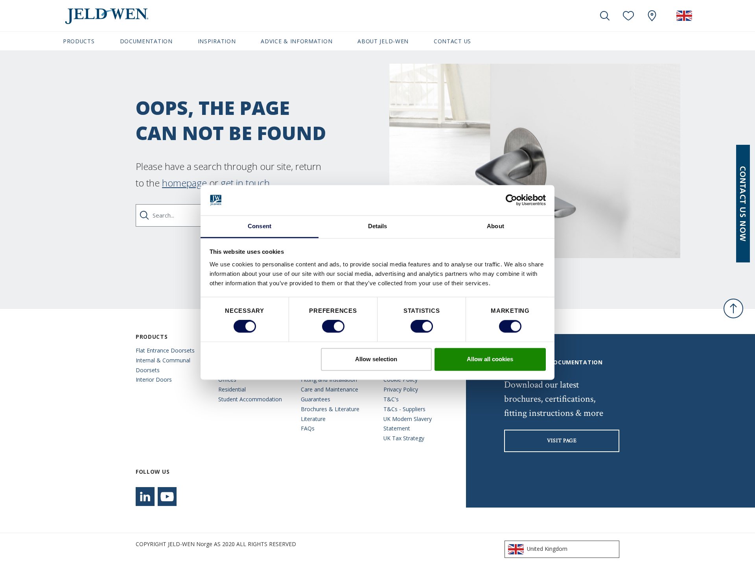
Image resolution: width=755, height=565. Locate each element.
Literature (313, 419)
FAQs (308, 428)
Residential (232, 389)
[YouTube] (167, 496)
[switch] (333, 326)
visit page (562, 440)
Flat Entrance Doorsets (165, 350)
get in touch (245, 182)
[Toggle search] (605, 15)
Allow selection (376, 359)
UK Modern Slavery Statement (407, 423)
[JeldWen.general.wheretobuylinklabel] (652, 15)
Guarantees (315, 399)
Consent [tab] (259, 226)
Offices (227, 379)
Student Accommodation (250, 399)
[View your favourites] (628, 15)
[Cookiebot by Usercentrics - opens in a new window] (511, 200)
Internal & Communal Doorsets (163, 365)
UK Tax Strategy (403, 438)
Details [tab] (377, 226)
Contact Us (452, 41)
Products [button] (79, 41)
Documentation (146, 41)
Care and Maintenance (329, 389)
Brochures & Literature (330, 409)
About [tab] (495, 226)
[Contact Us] (743, 203)
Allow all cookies (490, 359)
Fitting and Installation (329, 379)
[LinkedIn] (145, 496)
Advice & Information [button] (296, 41)
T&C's (391, 399)
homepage (184, 182)
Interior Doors (154, 379)
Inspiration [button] (217, 41)
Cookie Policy (400, 379)
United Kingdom (547, 548)
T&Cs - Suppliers (404, 409)
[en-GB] (684, 15)
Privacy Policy (400, 389)
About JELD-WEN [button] (383, 41)
